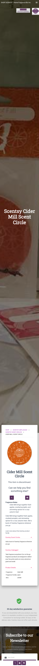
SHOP (7, 430)
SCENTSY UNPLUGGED (20, 430)
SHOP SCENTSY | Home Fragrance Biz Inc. (16, 2)
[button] (20, 536)
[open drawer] (36, 2)
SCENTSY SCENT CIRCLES (14, 432)
